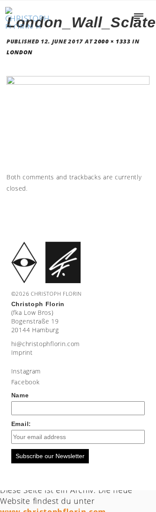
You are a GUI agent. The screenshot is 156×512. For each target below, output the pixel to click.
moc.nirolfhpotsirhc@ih (45, 344)
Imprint (22, 352)
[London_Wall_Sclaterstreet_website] (78, 123)
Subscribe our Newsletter (50, 456)
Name (20, 395)
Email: (21, 423)
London (19, 52)
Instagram (26, 371)
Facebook (25, 382)
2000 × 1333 (112, 41)
